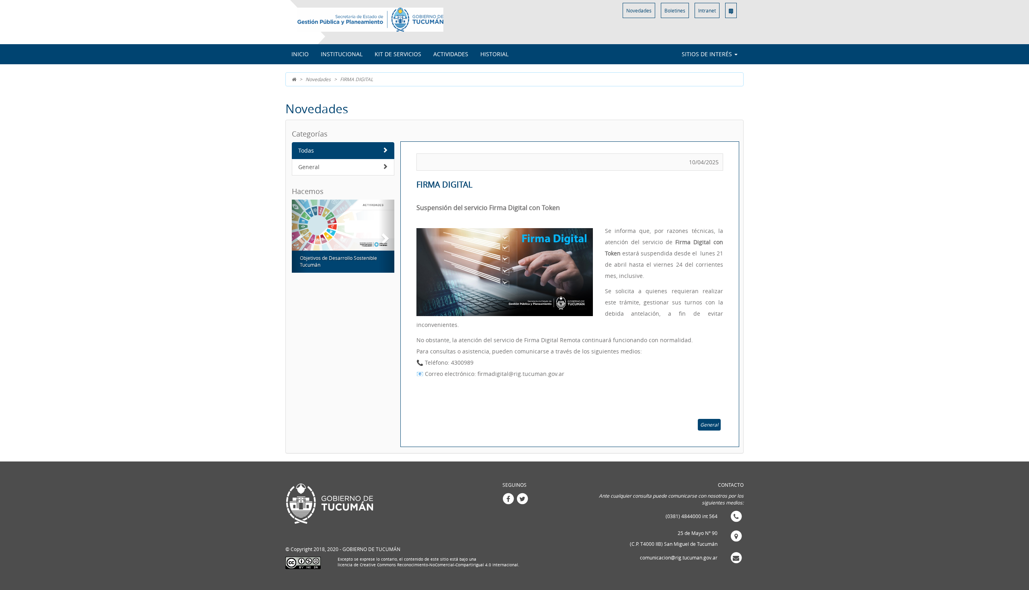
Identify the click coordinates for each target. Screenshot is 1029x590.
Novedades (639, 10)
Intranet (707, 10)
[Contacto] (731, 10)
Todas (306, 150)
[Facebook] (508, 498)
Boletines (674, 10)
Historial (494, 54)
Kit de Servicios (398, 54)
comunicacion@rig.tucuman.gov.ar (678, 557)
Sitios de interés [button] (708, 54)
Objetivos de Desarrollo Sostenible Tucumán (338, 261)
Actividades (450, 54)
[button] (299, 236)
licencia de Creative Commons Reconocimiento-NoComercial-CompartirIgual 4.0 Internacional (428, 565)
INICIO (300, 54)
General (309, 167)
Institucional (342, 54)
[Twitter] (522, 498)
